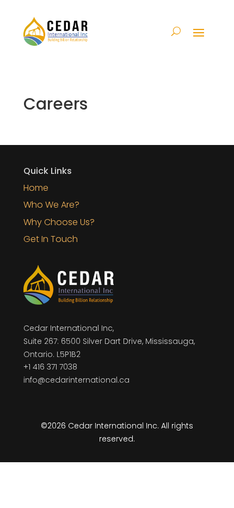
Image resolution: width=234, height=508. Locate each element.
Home (35, 188)
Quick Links (47, 171)
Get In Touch (50, 239)
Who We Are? (51, 204)
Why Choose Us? (59, 222)
